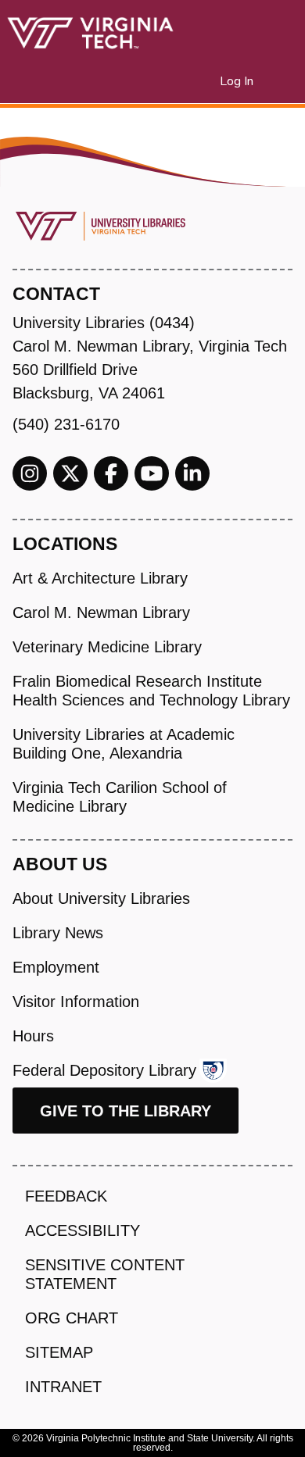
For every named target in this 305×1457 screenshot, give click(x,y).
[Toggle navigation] (283, 81)
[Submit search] (189, 81)
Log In (237, 81)
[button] (208, 81)
